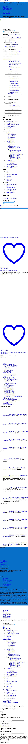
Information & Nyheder (12, 184)
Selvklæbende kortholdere (15, 63)
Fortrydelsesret (6, 13)
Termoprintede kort (11, 123)
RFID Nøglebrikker (12, 134)
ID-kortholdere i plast (10, 378)
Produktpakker (11, 112)
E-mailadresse (6, 731)
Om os (8, 186)
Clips (10, 69)
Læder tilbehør (11, 144)
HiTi (7, 171)
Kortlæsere (10, 138)
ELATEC (9, 176)
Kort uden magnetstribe (15, 51)
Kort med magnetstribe (15, 54)
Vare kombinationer (13, 71)
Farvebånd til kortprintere (13, 76)
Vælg (2, 711)
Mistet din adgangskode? (6, 725)
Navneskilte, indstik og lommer (12, 400)
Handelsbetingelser (7, 8)
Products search (6, 200)
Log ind (8, 723)
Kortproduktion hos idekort (13, 124)
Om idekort (5, 6)
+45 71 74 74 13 (4, 564)
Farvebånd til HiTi (14, 81)
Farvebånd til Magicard (15, 87)
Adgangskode (6, 721)
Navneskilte (12, 162)
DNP (8, 173)
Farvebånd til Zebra (14, 90)
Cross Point (9, 177)
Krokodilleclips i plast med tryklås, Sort (9, 270)
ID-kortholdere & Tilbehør (13, 60)
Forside (9, 29)
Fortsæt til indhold (4, 0)
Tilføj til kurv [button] (3, 275)
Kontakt (5, 10)
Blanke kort (9, 160)
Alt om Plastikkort (7, 119)
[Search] (4, 32)
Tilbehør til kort (10, 141)
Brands (4, 169)
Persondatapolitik (7, 9)
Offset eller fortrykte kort (12, 121)
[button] (6, 37)
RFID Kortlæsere (14, 44)
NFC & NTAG (13, 42)
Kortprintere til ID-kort (13, 73)
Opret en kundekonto (4, 742)
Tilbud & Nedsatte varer (13, 115)
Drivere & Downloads (11, 167)
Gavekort (9, 127)
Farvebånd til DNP (14, 79)
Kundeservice (6, 195)
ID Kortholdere (11, 142)
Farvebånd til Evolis (14, 85)
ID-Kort (8, 129)
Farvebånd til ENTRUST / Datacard (13, 396)
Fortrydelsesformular (11, 189)
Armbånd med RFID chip (15, 37)
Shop (4, 7)
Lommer (12, 163)
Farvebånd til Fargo (14, 83)
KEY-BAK (9, 180)
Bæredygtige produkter (13, 109)
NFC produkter (11, 137)
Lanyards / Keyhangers (14, 67)
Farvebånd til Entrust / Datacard (17, 154)
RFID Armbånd (11, 135)
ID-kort (9, 57)
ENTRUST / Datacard (12, 174)
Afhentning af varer (11, 187)
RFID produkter (10, 133)
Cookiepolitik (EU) (7, 12)
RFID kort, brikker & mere (13, 32)
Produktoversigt (7, 131)
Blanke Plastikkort (12, 49)
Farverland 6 (3, 560)
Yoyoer (10, 66)
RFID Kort (12, 40)
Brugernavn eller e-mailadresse (10, 717)
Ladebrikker (12, 46)
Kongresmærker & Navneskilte (10, 399)
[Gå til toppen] (0, 621)
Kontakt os (9, 194)
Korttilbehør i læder (13, 64)
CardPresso (9, 179)
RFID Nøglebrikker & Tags (11, 365)
